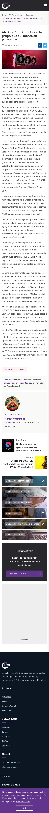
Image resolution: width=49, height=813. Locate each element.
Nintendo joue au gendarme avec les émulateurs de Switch (28, 447)
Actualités (17, 15)
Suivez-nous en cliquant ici (16, 383)
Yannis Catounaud (15, 418)
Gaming (29, 15)
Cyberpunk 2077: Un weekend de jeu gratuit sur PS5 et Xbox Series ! (18, 464)
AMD (22, 369)
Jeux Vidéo (9, 369)
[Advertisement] (24, 611)
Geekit (5, 15)
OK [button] (24, 808)
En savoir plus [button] (23, 801)
